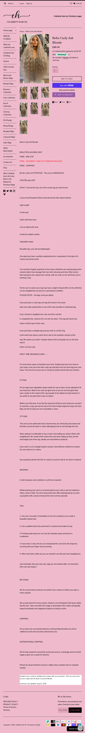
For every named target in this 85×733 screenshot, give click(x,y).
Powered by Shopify (33, 725)
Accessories (8, 157)
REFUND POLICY (10, 701)
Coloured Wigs (9, 137)
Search (6, 61)
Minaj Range (8, 126)
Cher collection (9, 98)
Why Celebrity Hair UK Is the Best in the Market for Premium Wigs (9, 179)
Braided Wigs (8, 131)
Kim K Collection (7, 104)
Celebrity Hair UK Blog (8, 54)
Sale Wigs (7, 143)
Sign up (29, 3)
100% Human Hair (8, 68)
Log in (22, 3)
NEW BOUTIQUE (8, 149)
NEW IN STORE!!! (7, 37)
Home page (9, 30)
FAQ (5, 168)
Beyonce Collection (7, 90)
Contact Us (7, 162)
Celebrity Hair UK (20, 725)
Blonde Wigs (8, 84)
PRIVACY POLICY (10, 704)
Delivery (6, 710)
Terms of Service (9, 707)
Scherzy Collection (7, 113)
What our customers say (9, 46)
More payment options (67, 90)
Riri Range (7, 120)
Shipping (65, 57)
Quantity (55, 67)
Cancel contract (75, 729)
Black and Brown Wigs (8, 76)
